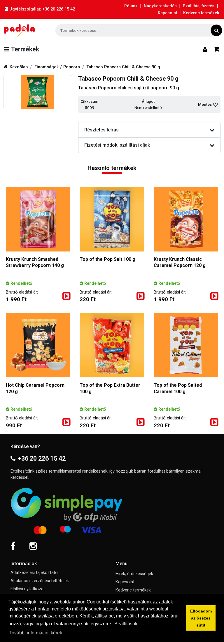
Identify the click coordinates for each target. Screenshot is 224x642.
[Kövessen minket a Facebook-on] (12, 546)
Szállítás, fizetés (198, 6)
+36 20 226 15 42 (42, 458)
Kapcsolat (167, 13)
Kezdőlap (19, 67)
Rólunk (131, 6)
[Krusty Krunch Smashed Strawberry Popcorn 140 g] (38, 219)
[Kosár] (216, 49)
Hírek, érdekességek (134, 573)
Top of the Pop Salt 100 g (107, 259)
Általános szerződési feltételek (39, 580)
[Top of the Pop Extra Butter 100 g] (112, 345)
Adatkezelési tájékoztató (34, 572)
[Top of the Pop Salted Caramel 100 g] (186, 345)
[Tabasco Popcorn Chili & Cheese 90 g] (37, 92)
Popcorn (71, 67)
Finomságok (47, 67)
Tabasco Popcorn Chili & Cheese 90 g (123, 67)
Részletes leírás (101, 130)
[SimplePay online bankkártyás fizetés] (112, 510)
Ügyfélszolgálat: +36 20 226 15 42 (42, 9)
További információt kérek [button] (35, 632)
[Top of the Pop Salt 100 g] (112, 219)
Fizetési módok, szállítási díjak (117, 145)
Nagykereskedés (160, 6)
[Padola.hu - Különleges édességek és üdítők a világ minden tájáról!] (20, 30)
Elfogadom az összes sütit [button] (201, 618)
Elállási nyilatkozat (27, 589)
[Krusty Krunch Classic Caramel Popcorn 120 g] (186, 219)
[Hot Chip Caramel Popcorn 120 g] (38, 345)
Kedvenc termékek (201, 13)
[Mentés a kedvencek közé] (215, 104)
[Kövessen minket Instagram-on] (33, 546)
